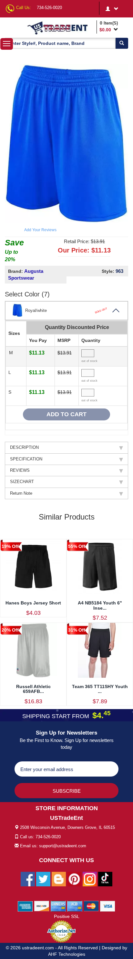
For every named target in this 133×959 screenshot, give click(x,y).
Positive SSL (66, 916)
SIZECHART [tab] (22, 481)
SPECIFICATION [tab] (26, 459)
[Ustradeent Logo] (61, 27)
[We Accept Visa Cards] (107, 905)
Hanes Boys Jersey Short (33, 602)
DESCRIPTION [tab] (24, 447)
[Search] (121, 43)
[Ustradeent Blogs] (59, 878)
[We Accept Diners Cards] (58, 905)
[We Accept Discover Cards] (41, 905)
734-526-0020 (49, 7)
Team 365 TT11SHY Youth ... (100, 689)
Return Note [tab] (21, 493)
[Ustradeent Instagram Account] (90, 878)
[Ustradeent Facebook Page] (28, 878)
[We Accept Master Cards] (91, 905)
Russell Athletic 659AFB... (33, 689)
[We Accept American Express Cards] (25, 905)
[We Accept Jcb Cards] (74, 905)
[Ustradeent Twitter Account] (43, 878)
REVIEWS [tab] (20, 470)
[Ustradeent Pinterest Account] (74, 878)
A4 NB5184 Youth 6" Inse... (100, 605)
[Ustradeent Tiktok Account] (105, 878)
